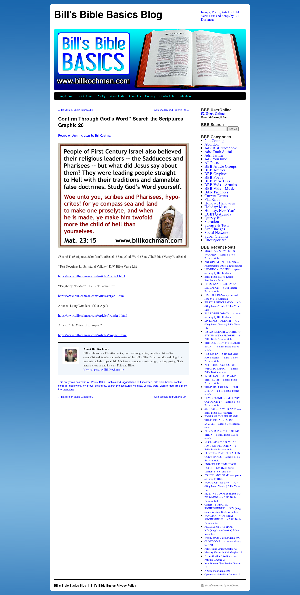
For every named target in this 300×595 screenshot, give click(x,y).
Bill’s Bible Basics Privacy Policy (113, 585)
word (155, 385)
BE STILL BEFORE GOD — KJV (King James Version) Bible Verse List (222, 305)
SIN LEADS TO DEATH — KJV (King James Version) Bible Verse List (222, 324)
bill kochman (145, 382)
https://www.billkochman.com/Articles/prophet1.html (92, 335)
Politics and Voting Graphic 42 (220, 548)
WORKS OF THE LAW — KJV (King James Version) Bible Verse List (222, 486)
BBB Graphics (107, 382)
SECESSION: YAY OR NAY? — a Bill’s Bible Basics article (222, 410)
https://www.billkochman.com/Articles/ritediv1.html (91, 276)
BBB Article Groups (220, 166)
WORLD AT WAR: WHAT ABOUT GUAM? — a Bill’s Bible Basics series (222, 519)
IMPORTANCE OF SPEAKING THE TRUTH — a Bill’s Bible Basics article (221, 379)
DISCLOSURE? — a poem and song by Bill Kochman (221, 296)
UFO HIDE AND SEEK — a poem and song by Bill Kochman (222, 271)
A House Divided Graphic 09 (171, 110)
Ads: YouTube (215, 158)
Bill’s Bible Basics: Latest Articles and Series (218, 278)
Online (213, 113)
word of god (167, 385)
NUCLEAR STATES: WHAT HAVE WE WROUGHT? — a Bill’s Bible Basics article (220, 445)
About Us (135, 96)
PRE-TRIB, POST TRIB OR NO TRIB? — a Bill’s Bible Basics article (221, 434)
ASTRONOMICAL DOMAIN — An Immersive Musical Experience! (223, 263)
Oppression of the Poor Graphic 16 (222, 574)
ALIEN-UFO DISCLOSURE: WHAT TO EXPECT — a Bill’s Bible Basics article (221, 368)
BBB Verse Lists (217, 180)
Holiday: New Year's (220, 210)
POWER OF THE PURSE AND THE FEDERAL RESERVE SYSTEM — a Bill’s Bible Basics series (222, 421)
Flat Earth (212, 199)
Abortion (211, 144)
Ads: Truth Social (218, 151)
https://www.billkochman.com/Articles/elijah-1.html (91, 296)
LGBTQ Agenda (217, 214)
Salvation (185, 96)
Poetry (101, 96)
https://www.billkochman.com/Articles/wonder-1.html (92, 315)
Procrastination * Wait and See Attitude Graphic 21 (220, 558)
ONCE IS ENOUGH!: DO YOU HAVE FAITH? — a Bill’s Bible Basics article (221, 357)
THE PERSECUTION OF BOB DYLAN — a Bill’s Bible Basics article (221, 390)
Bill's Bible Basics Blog (108, 14)
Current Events (216, 195)
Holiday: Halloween (219, 202)
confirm (178, 382)
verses (147, 385)
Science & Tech (216, 225)
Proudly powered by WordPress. (222, 585)
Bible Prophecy (216, 191)
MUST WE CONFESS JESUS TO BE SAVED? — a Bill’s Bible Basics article (222, 497)
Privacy (150, 96)
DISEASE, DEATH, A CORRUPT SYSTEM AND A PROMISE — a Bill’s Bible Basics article (222, 335)
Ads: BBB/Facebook (220, 147)
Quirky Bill (213, 217)
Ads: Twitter (213, 155)
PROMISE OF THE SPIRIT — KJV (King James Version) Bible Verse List (221, 530)
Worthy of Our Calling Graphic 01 (222, 537)
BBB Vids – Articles (220, 184)
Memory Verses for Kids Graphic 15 (223, 552)
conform (63, 385)
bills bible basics (163, 382)
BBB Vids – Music (219, 188)
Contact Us (166, 96)
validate (137, 385)
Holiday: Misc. (216, 206)
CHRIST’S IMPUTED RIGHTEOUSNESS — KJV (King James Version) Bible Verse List (222, 508)
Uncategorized (215, 239)
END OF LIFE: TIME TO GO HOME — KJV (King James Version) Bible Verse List (220, 467)
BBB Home (85, 96)
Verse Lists (117, 96)
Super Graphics (216, 236)
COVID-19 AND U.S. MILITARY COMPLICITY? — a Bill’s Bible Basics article (222, 401)
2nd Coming (214, 140)
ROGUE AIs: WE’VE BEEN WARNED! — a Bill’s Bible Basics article (219, 254)
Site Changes (214, 228)
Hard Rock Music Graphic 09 (75, 110)
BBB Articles (214, 169)
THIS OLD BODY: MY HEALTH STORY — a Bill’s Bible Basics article (222, 346)
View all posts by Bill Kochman (103, 369)
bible (133, 382)
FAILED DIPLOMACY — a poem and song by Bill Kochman (222, 315)
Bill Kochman (103, 135)
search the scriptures (120, 385)
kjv (84, 385)
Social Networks (217, 232)
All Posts (92, 382)
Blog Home (66, 96)
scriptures (100, 385)
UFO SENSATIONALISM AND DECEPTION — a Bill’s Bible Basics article (221, 287)
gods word (75, 385)
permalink (68, 389)
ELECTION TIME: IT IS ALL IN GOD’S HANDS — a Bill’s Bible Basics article (222, 456)
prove (90, 385)
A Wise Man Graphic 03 (217, 571)
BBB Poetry (214, 177)
